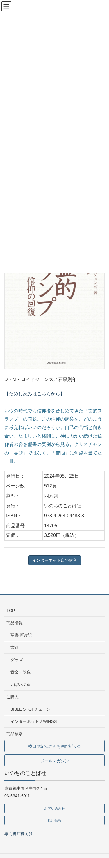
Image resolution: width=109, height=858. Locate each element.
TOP (10, 610)
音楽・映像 (20, 672)
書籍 (14, 647)
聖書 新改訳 (21, 635)
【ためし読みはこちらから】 (34, 393)
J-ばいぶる (20, 684)
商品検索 (14, 733)
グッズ (16, 659)
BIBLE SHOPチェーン (30, 709)
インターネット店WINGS (33, 721)
